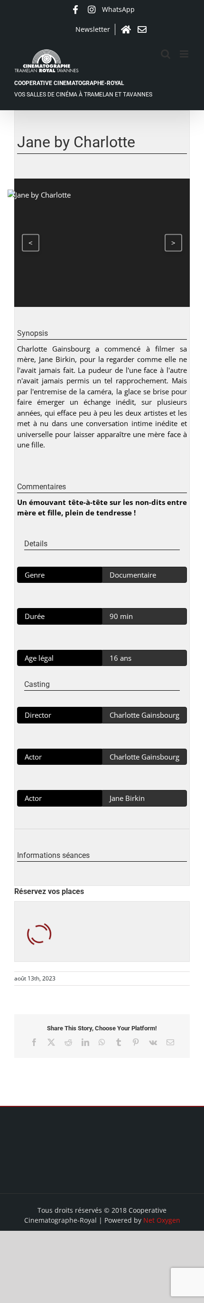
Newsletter (92, 29)
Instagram (91, 9)
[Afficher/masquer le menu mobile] (185, 54)
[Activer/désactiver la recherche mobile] (165, 54)
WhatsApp (118, 9)
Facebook (75, 9)
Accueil (125, 29)
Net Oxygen (161, 1220)
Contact (142, 29)
